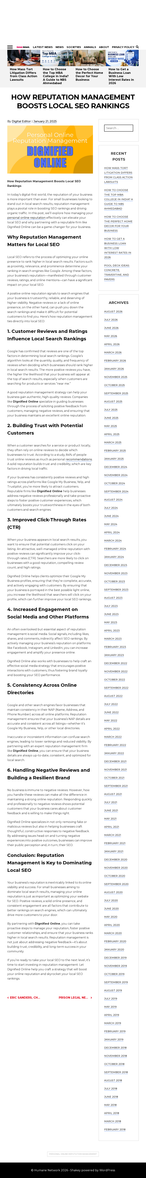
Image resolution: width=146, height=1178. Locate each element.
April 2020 (112, 925)
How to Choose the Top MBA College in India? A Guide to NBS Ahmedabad (56, 76)
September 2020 (116, 884)
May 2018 (110, 1105)
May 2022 (110, 720)
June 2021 (111, 810)
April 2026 (112, 344)
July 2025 (111, 409)
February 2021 (115, 843)
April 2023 (112, 630)
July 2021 (110, 802)
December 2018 (115, 1047)
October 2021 (114, 777)
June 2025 (111, 417)
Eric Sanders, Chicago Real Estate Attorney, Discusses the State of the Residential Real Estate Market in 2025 (25, 997)
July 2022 (111, 704)
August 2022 (113, 696)
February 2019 (115, 1031)
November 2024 (115, 475)
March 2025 (112, 442)
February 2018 (115, 1129)
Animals (90, 47)
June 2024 (111, 516)
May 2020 (110, 916)
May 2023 (110, 622)
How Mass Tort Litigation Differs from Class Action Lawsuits (23, 74)
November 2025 (115, 377)
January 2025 (114, 458)
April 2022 (112, 728)
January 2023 (114, 655)
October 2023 (114, 581)
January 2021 (113, 851)
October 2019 (114, 974)
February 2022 (115, 745)
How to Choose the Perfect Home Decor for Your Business (89, 74)
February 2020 (115, 941)
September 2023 (116, 589)
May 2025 (110, 426)
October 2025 (114, 385)
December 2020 (115, 859)
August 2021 (113, 794)
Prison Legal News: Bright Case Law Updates (75, 997)
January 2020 (114, 949)
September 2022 (116, 687)
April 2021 (111, 826)
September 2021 (116, 786)
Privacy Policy (123, 47)
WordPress (107, 1170)
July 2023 (111, 606)
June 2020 (111, 908)
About (104, 47)
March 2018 (112, 1121)
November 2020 (116, 867)
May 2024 (110, 524)
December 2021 (115, 761)
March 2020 (113, 933)
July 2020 (111, 900)
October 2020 (114, 875)
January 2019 (113, 1039)
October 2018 (114, 1064)
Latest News (43, 47)
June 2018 (111, 1096)
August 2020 (113, 892)
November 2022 (115, 671)
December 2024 (115, 467)
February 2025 (115, 450)
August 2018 (113, 1080)
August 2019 (113, 990)
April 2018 (111, 1113)
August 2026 (113, 311)
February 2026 (115, 360)
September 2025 (116, 393)
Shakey (75, 1170)
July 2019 (110, 998)
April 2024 (112, 532)
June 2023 (111, 614)
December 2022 (115, 663)
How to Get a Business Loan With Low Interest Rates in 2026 (121, 76)
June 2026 (111, 327)
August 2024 (113, 499)
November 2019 (115, 965)
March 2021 (112, 835)
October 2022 (114, 679)
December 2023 (115, 565)
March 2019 (112, 1023)
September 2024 (116, 491)
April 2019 (111, 1015)
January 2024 (114, 557)
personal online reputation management (73, 1154)
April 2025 (111, 434)
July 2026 (111, 319)
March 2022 (113, 736)
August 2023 (113, 597)
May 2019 (110, 1006)
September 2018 (116, 1072)
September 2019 (116, 982)
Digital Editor (21, 121)
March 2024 (113, 540)
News (60, 47)
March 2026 (113, 352)
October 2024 (114, 483)
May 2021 (110, 818)
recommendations (79, 459)
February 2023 (115, 646)
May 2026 (110, 336)
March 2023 (113, 638)
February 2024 (115, 548)
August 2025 (113, 401)
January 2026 (114, 368)
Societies (74, 47)
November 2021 (115, 769)
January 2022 (114, 753)
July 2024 (111, 507)
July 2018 (110, 1088)
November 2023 (115, 573)
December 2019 (115, 957)
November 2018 (115, 1055)
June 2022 (111, 712)
